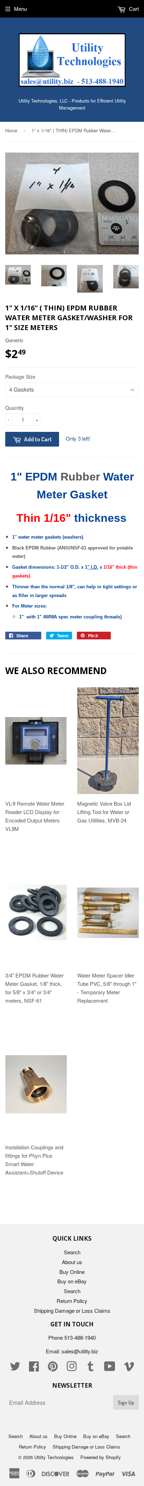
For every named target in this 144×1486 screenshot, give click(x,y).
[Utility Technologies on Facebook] (34, 1368)
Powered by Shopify (100, 1457)
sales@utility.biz (80, 1351)
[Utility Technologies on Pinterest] (53, 1368)
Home (11, 130)
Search (72, 1252)
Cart (133, 8)
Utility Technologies (54, 1457)
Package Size (20, 376)
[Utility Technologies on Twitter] (15, 1368)
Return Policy (72, 1300)
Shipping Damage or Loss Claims (72, 1310)
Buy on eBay (72, 1281)
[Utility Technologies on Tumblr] (90, 1368)
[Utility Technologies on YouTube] (109, 1368)
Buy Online (72, 1271)
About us (72, 1262)
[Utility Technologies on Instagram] (71, 1368)
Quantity (14, 407)
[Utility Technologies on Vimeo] (129, 1368)
